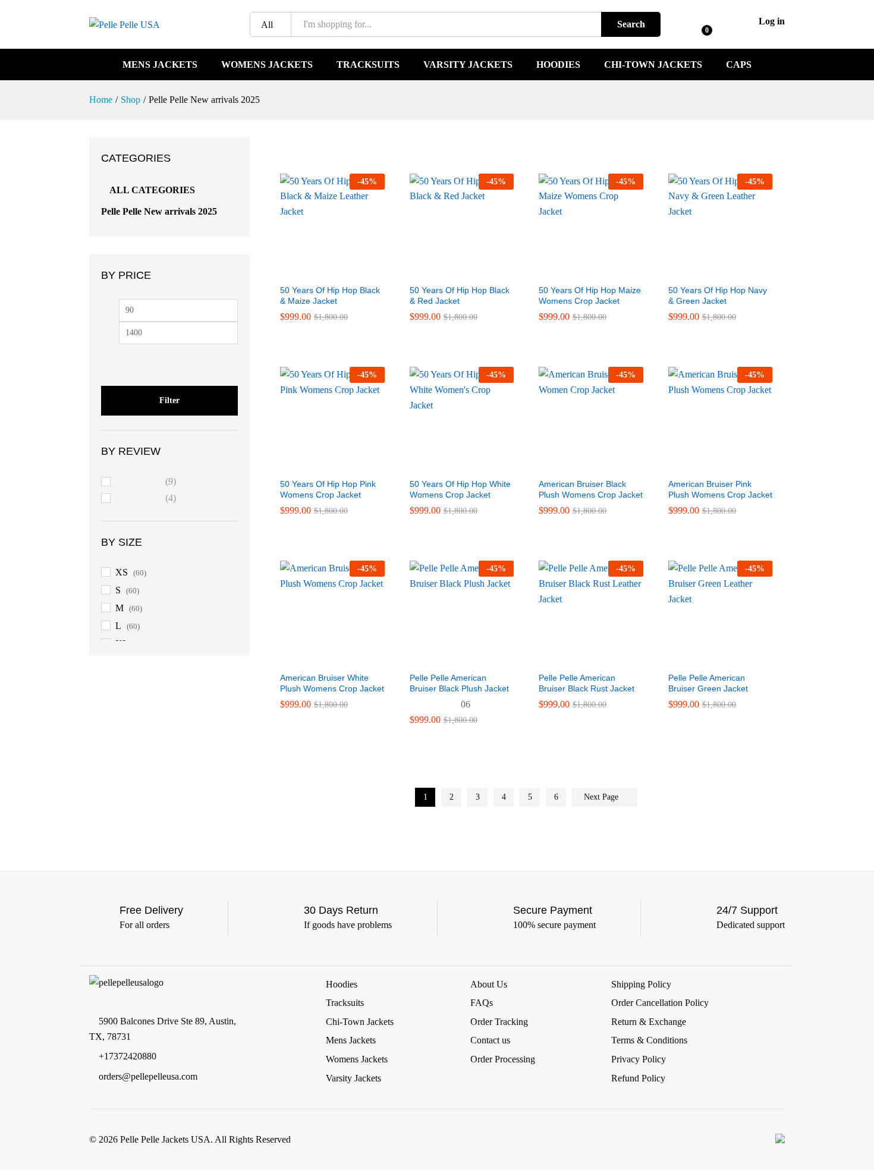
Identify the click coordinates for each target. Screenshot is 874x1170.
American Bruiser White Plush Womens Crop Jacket (332, 683)
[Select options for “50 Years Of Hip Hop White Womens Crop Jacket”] (448, 464)
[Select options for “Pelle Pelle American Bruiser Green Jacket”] (706, 658)
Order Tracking (499, 1022)
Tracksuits (368, 65)
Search (631, 24)
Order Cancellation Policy (660, 1003)
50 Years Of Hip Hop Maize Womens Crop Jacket (590, 295)
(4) (146, 500)
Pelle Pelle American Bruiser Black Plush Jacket (459, 683)
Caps (739, 65)
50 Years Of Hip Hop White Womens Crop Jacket (460, 489)
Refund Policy (638, 1078)
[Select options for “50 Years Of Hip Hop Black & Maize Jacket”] (319, 270)
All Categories (152, 190)
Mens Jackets (159, 65)
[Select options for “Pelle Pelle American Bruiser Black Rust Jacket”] (577, 658)
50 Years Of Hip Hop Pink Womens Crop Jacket (328, 489)
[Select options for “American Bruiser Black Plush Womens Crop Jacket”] (577, 464)
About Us (488, 984)
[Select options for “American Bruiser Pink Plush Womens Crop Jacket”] (706, 464)
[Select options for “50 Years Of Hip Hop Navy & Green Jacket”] (706, 270)
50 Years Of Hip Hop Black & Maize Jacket (330, 295)
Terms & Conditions (649, 1040)
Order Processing (502, 1059)
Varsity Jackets (468, 65)
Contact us (490, 1040)
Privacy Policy (638, 1059)
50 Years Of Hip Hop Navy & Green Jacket (717, 295)
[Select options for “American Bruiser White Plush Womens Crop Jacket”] (319, 658)
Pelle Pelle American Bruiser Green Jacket (708, 683)
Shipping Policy (641, 984)
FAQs (481, 1003)
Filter (169, 400)
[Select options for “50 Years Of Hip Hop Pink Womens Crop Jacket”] (319, 464)
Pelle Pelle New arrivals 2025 (159, 211)
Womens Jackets (267, 65)
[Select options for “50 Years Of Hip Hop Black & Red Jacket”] (448, 270)
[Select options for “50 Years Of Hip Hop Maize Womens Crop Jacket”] (577, 270)
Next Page (602, 796)
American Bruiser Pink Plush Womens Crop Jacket (720, 489)
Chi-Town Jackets (653, 65)
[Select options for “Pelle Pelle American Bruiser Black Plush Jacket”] (448, 658)
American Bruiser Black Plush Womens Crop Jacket (591, 489)
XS (121, 572)
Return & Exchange (648, 1022)
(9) (146, 483)
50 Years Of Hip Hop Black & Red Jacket (460, 295)
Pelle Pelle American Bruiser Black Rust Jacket (586, 683)
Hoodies (558, 65)
